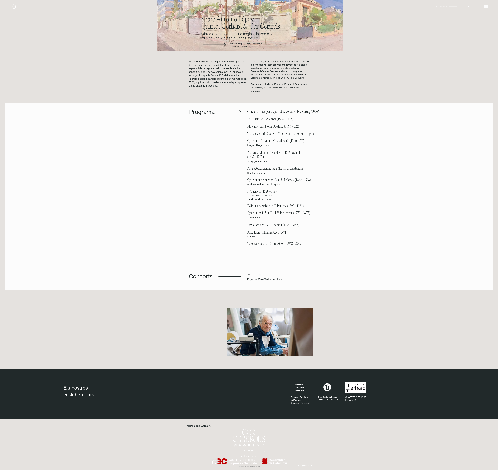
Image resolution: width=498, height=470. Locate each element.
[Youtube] (249, 445)
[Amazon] (239, 445)
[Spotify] (244, 445)
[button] (486, 6)
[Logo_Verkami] (235, 445)
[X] (258, 445)
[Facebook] (253, 445)
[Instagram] (262, 445)
